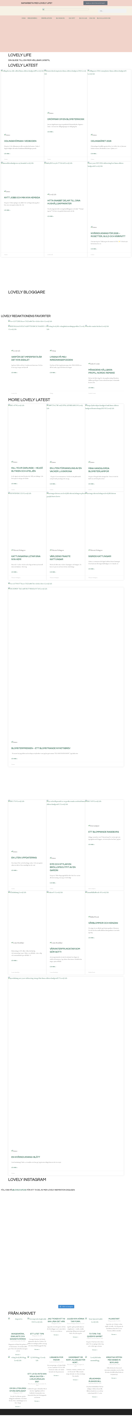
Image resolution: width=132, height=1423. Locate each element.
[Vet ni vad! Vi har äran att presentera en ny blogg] (57, 1252)
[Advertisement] (66, 35)
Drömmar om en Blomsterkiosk (65, 119)
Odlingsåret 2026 (101, 141)
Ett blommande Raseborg (103, 832)
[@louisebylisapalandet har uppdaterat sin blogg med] (8, 1215)
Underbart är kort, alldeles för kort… (75, 1359)
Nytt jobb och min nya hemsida (22, 197)
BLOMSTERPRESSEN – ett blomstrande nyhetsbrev (40, 748)
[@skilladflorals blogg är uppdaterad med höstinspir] (25, 1206)
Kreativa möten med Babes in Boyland (114, 1359)
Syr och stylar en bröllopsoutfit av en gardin (63, 867)
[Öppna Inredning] (38, 18)
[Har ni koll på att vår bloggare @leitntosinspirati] (41, 1227)
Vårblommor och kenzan (103, 923)
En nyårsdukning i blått (25, 1157)
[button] (66, 308)
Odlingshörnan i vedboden (20, 141)
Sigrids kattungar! (99, 556)
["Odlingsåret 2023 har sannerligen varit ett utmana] (90, 1224)
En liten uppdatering (24, 858)
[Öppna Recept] (76, 18)
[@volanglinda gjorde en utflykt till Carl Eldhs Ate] (123, 1217)
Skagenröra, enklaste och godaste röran (18, 1336)
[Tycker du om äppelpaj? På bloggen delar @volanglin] (74, 1217)
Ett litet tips (37, 1334)
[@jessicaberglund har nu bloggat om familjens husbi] (107, 1215)
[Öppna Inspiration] (53, 18)
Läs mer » (7, 153)
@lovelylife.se (19, 1190)
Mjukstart (114, 1319)
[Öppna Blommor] (66, 18)
